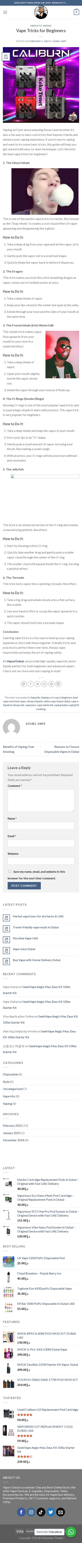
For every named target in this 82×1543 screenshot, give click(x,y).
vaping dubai (61, 705)
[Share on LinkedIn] (58, 684)
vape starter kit (45, 705)
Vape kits (36, 25)
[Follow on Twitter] (50, 1512)
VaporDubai (15, 661)
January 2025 (11, 1133)
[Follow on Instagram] (31, 1512)
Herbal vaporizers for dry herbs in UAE (38, 916)
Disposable (10, 1074)
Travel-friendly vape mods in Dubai (36, 927)
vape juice (30, 705)
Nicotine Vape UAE (25, 938)
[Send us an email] (60, 1512)
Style (6, 1081)
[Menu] (5, 12)
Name (12, 818)
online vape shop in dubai (57, 701)
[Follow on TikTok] (41, 1512)
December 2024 (13, 1140)
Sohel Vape (59, 41)
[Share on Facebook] (30, 684)
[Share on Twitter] (37, 684)
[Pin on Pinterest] (51, 684)
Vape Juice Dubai (24, 949)
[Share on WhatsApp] (24, 684)
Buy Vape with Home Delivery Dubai (36, 960)
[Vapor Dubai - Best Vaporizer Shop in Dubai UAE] (41, 12)
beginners (67, 697)
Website (13, 853)
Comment (15, 785)
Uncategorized (13, 1089)
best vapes (20, 701)
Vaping (47, 25)
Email (12, 836)
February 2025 (12, 1125)
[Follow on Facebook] (21, 1512)
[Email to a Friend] (44, 684)
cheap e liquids (35, 701)
